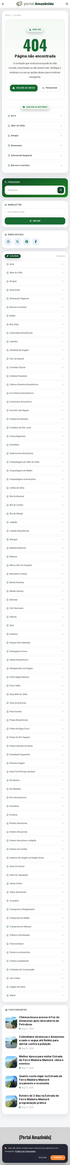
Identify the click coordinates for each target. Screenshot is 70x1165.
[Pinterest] (26, 241)
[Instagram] (8, 241)
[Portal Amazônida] (35, 4)
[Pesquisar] (67, 4)
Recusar (42, 1157)
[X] (17, 241)
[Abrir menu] (3, 4)
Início (7, 15)
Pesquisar (51, 88)
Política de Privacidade (25, 1151)
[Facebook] (35, 241)
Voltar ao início (25, 88)
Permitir (58, 1157)
